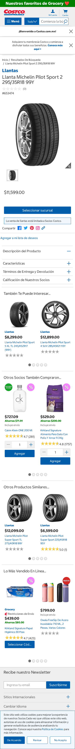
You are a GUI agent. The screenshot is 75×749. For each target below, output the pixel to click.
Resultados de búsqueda (25, 59)
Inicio (5, 59)
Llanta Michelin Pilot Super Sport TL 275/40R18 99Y (16, 539)
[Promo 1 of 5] (29, 365)
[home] (14, 12)
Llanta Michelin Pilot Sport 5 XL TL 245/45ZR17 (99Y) (20, 346)
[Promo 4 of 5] (41, 365)
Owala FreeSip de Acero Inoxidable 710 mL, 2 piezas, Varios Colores (54, 623)
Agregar (19, 453)
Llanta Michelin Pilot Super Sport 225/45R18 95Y (53, 539)
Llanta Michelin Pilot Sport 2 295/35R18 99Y (30, 63)
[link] (19, 228)
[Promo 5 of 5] (45, 365)
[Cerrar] (71, 31)
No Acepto (60, 740)
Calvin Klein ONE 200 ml (18, 430)
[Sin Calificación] (12, 88)
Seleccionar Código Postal (21, 644)
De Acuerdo (14, 740)
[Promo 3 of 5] (37, 365)
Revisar (37, 740)
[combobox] (31, 22)
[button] (66, 21)
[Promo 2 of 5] (33, 365)
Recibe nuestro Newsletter (27, 672)
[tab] (37, 697)
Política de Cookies (52, 729)
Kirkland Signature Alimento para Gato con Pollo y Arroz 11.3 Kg (54, 434)
